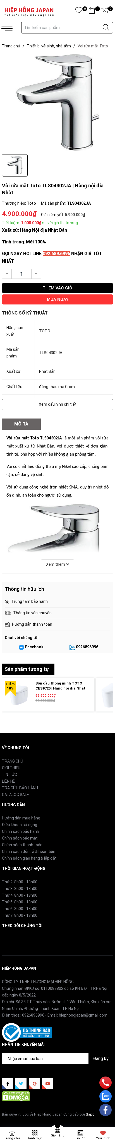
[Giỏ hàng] (91, 11)
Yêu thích (103, 1138)
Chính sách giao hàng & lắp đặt (29, 858)
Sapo (90, 1114)
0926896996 (87, 647)
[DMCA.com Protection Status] (16, 1096)
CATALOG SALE (15, 794)
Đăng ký (101, 1058)
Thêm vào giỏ (57, 288)
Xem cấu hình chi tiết (57, 404)
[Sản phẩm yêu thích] (78, 11)
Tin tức (80, 1138)
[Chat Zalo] (72, 647)
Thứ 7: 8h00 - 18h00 (19, 915)
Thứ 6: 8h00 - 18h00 (19, 908)
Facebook (34, 647)
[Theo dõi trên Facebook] (7, 1083)
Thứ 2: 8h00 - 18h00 (19, 882)
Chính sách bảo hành (20, 831)
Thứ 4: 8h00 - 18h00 (19, 895)
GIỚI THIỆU (11, 768)
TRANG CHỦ (12, 761)
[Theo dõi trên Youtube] (47, 1083)
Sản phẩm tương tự (27, 669)
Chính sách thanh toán (22, 845)
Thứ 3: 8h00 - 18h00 (19, 888)
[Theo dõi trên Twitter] (21, 1083)
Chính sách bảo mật (20, 838)
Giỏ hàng (57, 1135)
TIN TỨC (9, 774)
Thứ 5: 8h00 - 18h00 (19, 902)
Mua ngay (57, 299)
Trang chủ (12, 1138)
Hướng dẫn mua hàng (21, 818)
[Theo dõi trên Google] (34, 1083)
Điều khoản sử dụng (19, 825)
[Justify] (106, 27)
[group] (57, 102)
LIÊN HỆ (8, 781)
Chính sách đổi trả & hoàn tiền (28, 851)
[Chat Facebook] (21, 647)
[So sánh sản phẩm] (104, 11)
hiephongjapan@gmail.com (83, 1015)
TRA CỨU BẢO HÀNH (20, 788)
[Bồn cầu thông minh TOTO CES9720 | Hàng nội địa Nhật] (19, 695)
